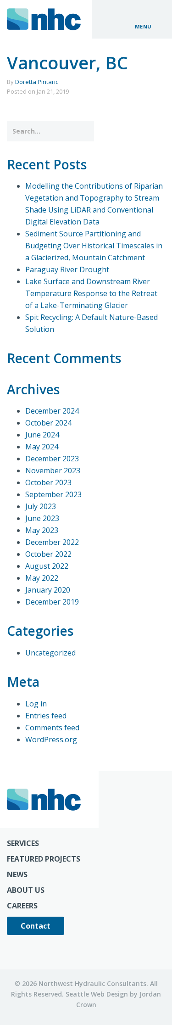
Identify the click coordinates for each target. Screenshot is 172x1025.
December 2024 (52, 411)
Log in (36, 704)
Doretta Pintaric (36, 82)
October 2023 (48, 482)
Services (23, 843)
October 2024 (48, 423)
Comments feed (52, 728)
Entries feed (46, 716)
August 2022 (46, 566)
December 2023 (52, 459)
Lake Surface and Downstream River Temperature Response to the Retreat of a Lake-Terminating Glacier (91, 293)
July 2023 (40, 506)
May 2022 (41, 578)
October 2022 (48, 554)
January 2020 (47, 590)
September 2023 (53, 494)
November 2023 (52, 470)
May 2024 (41, 447)
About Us (25, 890)
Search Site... (83, 133)
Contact (35, 926)
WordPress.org (51, 739)
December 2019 (52, 602)
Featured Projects (43, 859)
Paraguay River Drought (67, 269)
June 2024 (42, 435)
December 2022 (52, 542)
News (17, 874)
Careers (22, 906)
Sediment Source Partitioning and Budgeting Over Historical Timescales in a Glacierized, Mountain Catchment (93, 246)
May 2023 (41, 530)
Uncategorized (50, 653)
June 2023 (42, 518)
